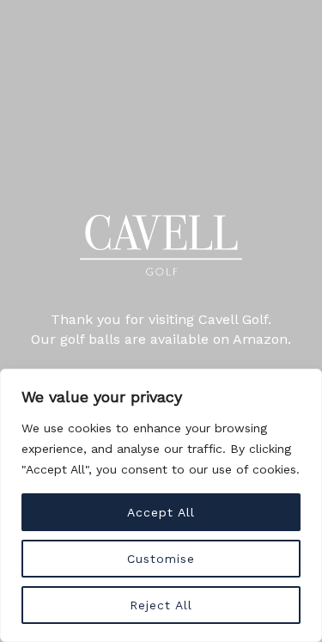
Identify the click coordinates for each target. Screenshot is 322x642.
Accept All (161, 512)
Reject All (161, 605)
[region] (161, 505)
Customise (161, 559)
